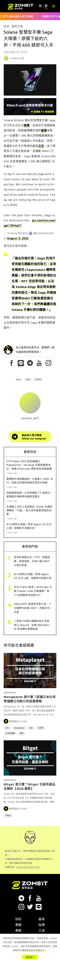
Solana (38, 379)
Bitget (8, 815)
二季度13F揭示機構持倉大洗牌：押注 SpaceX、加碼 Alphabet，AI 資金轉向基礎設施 (33, 625)
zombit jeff (17, 58)
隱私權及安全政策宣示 (33, 950)
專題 (18, 930)
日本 (31, 728)
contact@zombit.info (28, 866)
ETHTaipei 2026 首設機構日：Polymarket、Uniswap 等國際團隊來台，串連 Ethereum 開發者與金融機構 (29, 465)
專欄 (18, 925)
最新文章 (17, 26)
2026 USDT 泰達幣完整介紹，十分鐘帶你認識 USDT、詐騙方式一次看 (33, 608)
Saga (28, 379)
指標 (41, 925)
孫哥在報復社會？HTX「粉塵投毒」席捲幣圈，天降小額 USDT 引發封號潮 (32, 561)
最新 (41, 919)
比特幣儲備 (10, 733)
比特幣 (40, 728)
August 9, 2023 (17, 238)
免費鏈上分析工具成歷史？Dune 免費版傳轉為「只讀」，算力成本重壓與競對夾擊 (29, 510)
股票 (21, 733)
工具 (41, 930)
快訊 (6, 26)
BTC (7, 728)
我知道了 (30, 957)
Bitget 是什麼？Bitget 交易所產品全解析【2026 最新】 (29, 786)
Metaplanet (19, 728)
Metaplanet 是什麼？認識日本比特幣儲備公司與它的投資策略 (30, 699)
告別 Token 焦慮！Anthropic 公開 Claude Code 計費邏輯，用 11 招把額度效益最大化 (33, 591)
